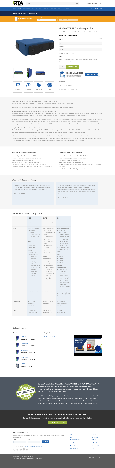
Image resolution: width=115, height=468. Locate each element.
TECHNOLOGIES (75, 440)
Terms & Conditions (97, 457)
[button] (101, 3)
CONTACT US (74, 448)
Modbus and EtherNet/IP (51, 336)
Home (15, 13)
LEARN (72, 442)
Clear (100, 38)
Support (26, 9)
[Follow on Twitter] (18, 449)
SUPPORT (73, 437)
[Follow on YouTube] (27, 449)
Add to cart (72, 67)
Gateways (22, 13)
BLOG (94, 434)
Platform (61, 39)
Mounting (61, 46)
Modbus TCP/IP (33, 13)
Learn (46, 9)
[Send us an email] (21, 449)
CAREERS (95, 437)
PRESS (94, 440)
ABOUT (72, 445)
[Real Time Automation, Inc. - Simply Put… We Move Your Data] (18, 3)
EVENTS (94, 442)
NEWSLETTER (96, 445)
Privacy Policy (89, 457)
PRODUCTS (73, 434)
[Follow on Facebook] (14, 449)
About (53, 9)
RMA (93, 448)
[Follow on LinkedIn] (24, 449)
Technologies (36, 9)
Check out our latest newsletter (33, 446)
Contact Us (67, 9)
